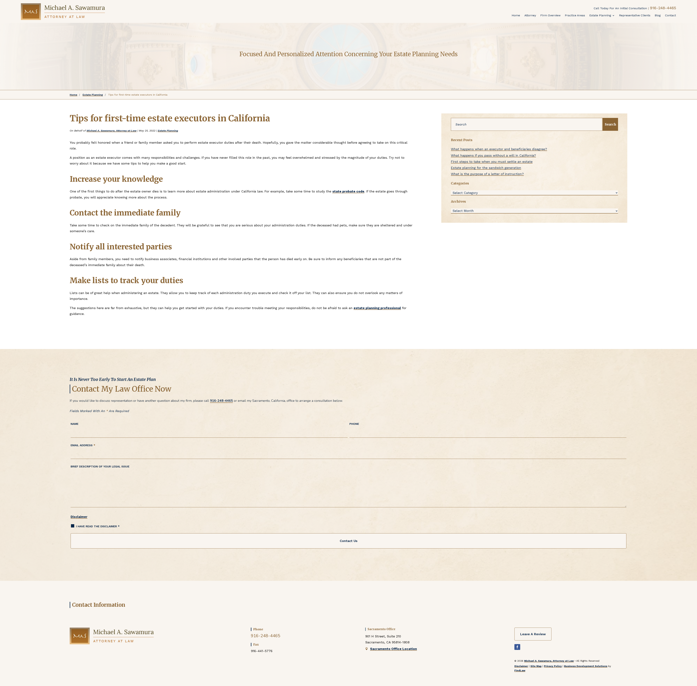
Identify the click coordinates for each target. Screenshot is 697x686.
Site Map (536, 666)
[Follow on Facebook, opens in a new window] (517, 647)
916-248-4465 (663, 8)
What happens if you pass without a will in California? (493, 155)
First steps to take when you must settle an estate (492, 161)
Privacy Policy (553, 666)
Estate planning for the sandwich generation (486, 168)
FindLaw (519, 670)
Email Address (83, 445)
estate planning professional (377, 308)
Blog (658, 15)
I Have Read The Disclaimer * (98, 526)
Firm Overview (550, 15)
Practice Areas (575, 15)
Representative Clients (634, 15)
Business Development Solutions (585, 666)
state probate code (348, 191)
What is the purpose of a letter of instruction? (487, 174)
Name (74, 424)
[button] (691, 657)
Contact (670, 15)
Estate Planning (600, 15)
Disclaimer (79, 517)
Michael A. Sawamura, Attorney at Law (111, 130)
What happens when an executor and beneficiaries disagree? (499, 149)
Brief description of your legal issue (100, 466)
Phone (354, 424)
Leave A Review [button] (533, 634)
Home (516, 15)
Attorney (530, 15)
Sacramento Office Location (393, 649)
